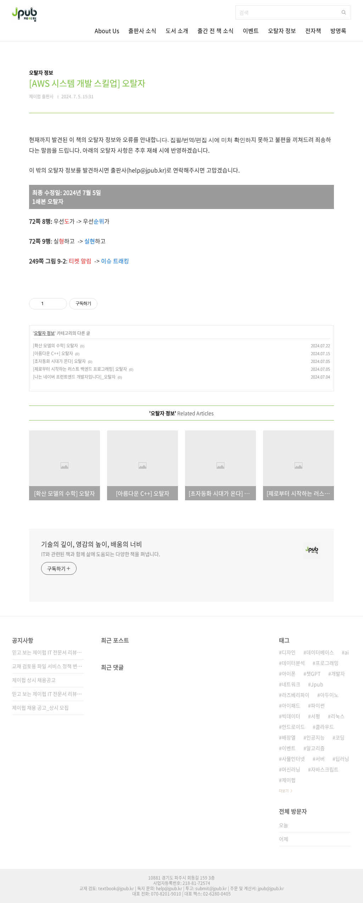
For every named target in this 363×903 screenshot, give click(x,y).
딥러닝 (342, 758)
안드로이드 (293, 726)
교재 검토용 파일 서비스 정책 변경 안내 (48, 666)
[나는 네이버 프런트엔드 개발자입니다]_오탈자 (74, 377)
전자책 (313, 30)
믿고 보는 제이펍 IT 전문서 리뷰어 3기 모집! (48, 652)
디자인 (289, 652)
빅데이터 (291, 716)
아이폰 (289, 673)
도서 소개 (177, 30)
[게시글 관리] (59, 303)
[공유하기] (50, 303)
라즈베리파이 (295, 694)
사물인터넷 (293, 758)
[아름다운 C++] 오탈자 (53, 353)
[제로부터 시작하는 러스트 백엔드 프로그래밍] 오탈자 (80, 369)
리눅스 (338, 716)
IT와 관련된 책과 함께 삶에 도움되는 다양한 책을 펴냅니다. (100, 553)
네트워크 (291, 684)
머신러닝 (291, 769)
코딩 (340, 737)
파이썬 (318, 705)
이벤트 (251, 30)
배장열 (289, 737)
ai (347, 652)
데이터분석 (293, 662)
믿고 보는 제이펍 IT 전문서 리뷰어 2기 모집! (48, 693)
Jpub (317, 684)
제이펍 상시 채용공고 (34, 679)
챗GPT (313, 673)
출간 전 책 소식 (215, 30)
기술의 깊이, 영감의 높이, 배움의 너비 (91, 544)
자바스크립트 (325, 769)
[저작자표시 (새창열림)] (100, 304)
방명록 (338, 30)
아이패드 (291, 705)
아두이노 (329, 694)
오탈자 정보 (282, 30)
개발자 (338, 673)
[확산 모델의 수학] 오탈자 (55, 345)
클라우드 (324, 726)
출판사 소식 (142, 30)
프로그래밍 (327, 662)
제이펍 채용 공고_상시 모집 (40, 707)
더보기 (284, 790)
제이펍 (289, 779)
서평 (315, 716)
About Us (107, 30)
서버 (320, 758)
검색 (344, 12)
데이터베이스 (320, 652)
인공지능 (315, 737)
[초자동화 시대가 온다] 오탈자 (59, 361)
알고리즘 (315, 747)
